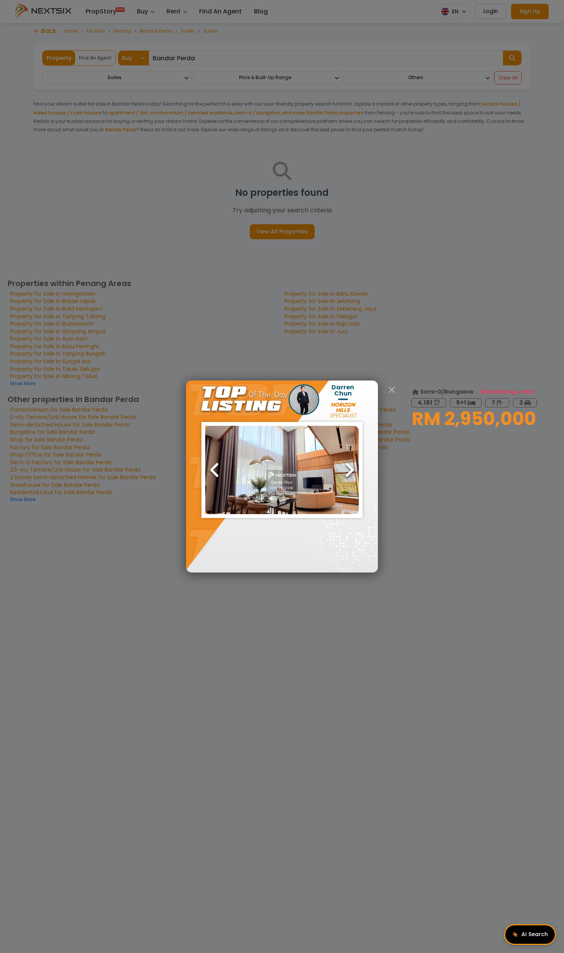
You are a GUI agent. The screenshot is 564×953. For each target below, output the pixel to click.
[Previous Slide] (214, 470)
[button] (282, 470)
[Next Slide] (349, 470)
